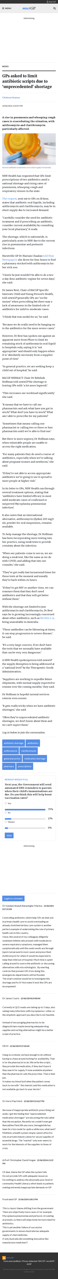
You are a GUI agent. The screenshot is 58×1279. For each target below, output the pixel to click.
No (9, 812)
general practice (12, 758)
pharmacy (9, 766)
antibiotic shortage (13, 743)
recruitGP (50, 1261)
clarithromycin (28, 750)
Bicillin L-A (47, 618)
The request (9, 198)
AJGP (29, 1264)
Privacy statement (29, 1261)
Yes (9, 803)
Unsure (11, 822)
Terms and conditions (12, 1261)
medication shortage (34, 758)
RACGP (42, 1261)
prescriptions (25, 766)
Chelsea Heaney (11, 97)
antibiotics (32, 743)
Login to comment (13, 898)
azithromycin (10, 750)
